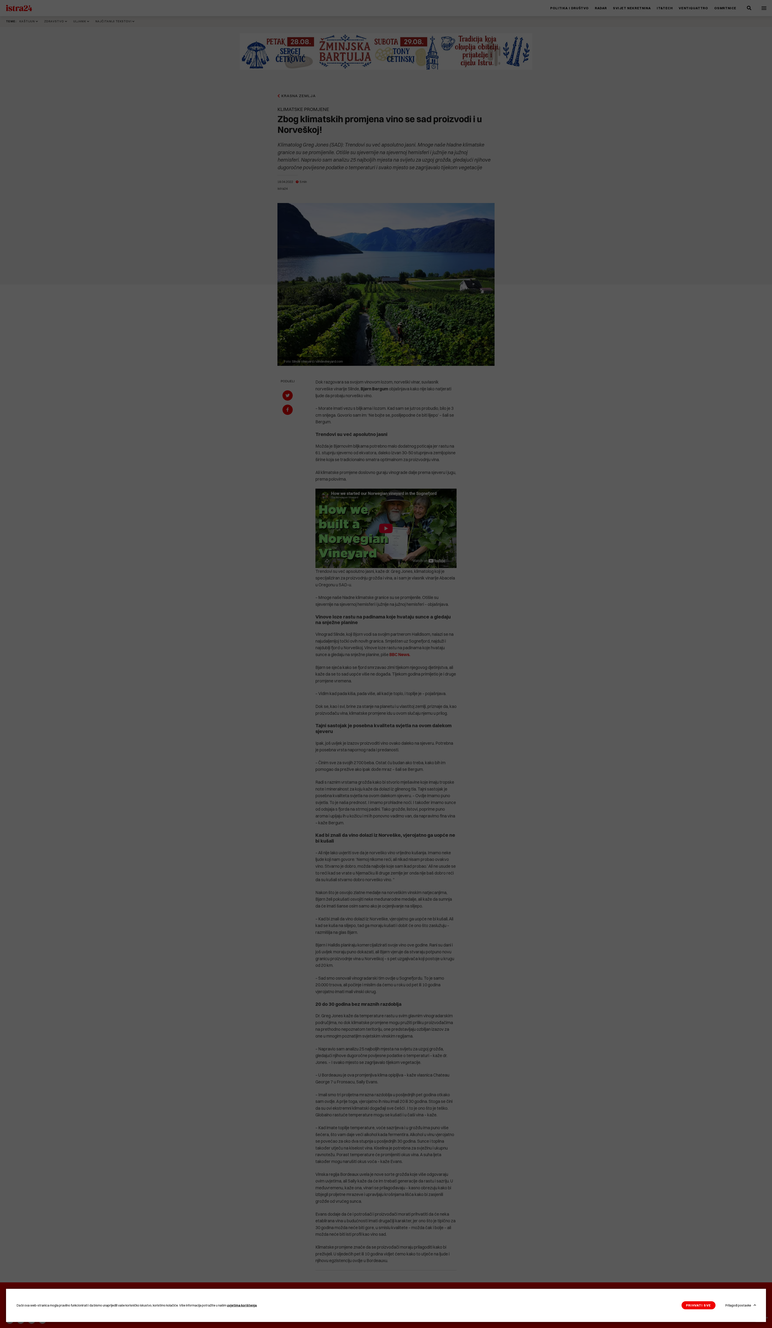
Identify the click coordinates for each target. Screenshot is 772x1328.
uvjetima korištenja (242, 1305)
